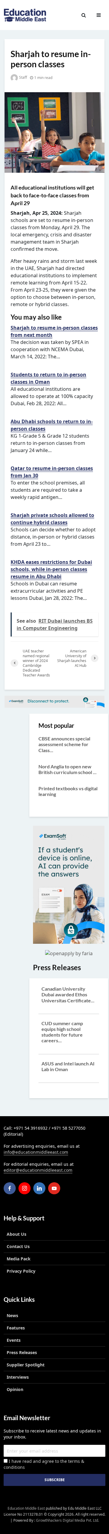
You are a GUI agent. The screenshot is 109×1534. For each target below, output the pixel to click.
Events (14, 1340)
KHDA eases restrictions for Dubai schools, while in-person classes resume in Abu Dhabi (51, 569)
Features (16, 1328)
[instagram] (24, 1188)
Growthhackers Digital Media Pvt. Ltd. (67, 1520)
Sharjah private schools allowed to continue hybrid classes (52, 519)
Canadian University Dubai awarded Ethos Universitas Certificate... (67, 994)
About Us (16, 1234)
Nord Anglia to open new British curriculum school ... (67, 769)
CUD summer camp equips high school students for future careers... (62, 1031)
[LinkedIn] (39, 1188)
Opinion (15, 1389)
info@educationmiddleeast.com (36, 1152)
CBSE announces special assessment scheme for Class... (64, 744)
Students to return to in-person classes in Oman (48, 378)
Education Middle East (26, 1508)
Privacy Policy (21, 1271)
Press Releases (22, 1352)
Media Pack (19, 1259)
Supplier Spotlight (26, 1365)
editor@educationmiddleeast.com (38, 1170)
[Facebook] (10, 1188)
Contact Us (18, 1246)
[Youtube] (54, 1188)
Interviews (18, 1377)
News (12, 1315)
